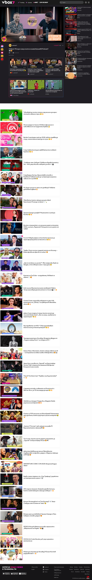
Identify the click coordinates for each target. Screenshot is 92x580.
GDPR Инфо (56, 575)
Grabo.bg (82, 569)
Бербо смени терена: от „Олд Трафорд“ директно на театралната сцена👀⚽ (40, 477)
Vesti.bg (75, 567)
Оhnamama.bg (86, 567)
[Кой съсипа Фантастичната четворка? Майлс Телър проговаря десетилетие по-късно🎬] (11, 291)
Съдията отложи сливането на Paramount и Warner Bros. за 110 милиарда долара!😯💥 (38, 389)
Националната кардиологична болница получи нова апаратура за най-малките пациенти (18, 92)
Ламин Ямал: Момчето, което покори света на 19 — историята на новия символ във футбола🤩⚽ (40, 351)
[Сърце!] (2, 52)
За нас (72, 571)
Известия (56, 577)
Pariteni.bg (87, 569)
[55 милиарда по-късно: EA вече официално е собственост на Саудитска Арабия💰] (11, 127)
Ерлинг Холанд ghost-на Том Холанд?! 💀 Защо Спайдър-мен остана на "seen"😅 (39, 502)
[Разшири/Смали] (58, 41)
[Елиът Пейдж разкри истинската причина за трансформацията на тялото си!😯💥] (11, 240)
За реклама (77, 571)
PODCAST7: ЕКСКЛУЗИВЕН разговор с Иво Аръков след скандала (53, 70)
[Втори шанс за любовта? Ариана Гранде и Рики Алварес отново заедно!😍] (11, 517)
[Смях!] (2, 49)
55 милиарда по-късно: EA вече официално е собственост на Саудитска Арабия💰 (38, 125)
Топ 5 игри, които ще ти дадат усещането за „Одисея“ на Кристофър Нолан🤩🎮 (39, 439)
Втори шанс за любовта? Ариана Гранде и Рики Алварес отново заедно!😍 (39, 515)
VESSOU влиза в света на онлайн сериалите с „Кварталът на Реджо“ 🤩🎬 (39, 527)
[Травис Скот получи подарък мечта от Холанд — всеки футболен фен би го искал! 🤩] (11, 253)
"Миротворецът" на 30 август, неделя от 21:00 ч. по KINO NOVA (84, 37)
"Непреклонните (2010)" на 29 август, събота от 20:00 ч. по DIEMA (84, 30)
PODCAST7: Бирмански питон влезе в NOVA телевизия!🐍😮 (18, 69)
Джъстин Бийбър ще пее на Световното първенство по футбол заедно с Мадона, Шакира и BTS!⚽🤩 (40, 453)
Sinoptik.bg (76, 569)
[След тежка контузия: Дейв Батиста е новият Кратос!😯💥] (11, 152)
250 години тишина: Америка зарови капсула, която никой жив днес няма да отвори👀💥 (39, 489)
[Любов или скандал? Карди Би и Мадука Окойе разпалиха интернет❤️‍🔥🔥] (11, 404)
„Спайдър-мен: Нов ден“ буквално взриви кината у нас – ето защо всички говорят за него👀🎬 (41, 163)
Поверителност (57, 572)
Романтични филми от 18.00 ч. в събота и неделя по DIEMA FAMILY (84, 67)
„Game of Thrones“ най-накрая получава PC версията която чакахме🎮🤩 (38, 427)
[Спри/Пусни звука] (5, 41)
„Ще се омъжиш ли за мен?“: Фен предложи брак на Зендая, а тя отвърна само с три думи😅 (40, 264)
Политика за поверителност (57, 570)
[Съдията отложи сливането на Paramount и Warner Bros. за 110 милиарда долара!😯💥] (11, 391)
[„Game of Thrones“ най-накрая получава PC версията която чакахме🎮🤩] (11, 429)
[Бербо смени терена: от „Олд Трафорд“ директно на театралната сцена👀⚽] (11, 479)
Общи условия (35, 567)
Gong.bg (80, 567)
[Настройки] (61, 9)
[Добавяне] (61, 11)
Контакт (83, 571)
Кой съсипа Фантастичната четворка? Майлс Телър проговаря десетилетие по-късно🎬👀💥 (40, 289)
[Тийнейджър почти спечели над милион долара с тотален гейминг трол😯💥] (11, 115)
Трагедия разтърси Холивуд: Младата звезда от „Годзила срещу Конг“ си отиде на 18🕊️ (40, 339)
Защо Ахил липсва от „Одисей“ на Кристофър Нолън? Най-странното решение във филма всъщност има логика (39, 365)
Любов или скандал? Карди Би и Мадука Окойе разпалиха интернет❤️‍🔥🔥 (39, 402)
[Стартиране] (2, 41)
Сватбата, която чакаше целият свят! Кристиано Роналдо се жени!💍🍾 (37, 201)
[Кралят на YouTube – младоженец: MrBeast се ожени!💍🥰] (11, 278)
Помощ (87, 571)
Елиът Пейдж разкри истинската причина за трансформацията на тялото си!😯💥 (39, 238)
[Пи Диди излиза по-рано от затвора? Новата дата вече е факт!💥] (11, 190)
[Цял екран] (61, 41)
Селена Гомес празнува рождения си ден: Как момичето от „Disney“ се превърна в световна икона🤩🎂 (39, 302)
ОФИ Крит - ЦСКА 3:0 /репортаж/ (34, 91)
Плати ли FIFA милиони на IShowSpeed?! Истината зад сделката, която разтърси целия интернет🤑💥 (41, 415)
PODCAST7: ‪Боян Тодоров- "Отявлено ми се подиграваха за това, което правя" (35, 70)
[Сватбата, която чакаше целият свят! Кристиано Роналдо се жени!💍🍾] (11, 203)
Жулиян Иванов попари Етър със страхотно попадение (54, 91)
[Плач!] (2, 56)
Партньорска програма (59, 567)
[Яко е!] (2, 46)
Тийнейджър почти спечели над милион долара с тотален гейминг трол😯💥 (40, 113)
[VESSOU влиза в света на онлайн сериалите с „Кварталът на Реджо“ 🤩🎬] (11, 529)
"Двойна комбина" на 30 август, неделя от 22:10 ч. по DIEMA (84, 15)
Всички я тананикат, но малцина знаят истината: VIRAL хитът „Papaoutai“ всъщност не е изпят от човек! (41, 227)
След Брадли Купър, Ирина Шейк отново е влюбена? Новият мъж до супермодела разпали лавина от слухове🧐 (39, 176)
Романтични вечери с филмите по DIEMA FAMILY (84, 59)
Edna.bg (71, 569)
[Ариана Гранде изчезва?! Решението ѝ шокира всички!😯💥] (11, 215)
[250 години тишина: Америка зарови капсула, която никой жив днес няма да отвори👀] (11, 491)
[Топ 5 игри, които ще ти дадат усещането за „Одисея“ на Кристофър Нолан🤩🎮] (11, 441)
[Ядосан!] (2, 59)
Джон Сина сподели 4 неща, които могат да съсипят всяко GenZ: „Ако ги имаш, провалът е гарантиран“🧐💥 (39, 314)
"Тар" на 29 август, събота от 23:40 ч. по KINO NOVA (84, 44)
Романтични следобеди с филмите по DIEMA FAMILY (83, 73)
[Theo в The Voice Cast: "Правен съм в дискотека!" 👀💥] (11, 378)
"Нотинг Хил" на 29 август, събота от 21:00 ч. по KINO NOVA (83, 52)
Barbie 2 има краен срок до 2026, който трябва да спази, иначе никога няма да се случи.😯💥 (40, 138)
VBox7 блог (87, 574)
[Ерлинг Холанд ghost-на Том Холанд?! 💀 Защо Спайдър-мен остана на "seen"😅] (11, 504)
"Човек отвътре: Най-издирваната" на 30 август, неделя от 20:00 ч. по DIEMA (84, 23)
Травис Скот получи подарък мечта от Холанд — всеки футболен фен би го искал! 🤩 (40, 251)
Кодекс (33, 569)
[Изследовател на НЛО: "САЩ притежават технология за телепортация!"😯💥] (11, 328)
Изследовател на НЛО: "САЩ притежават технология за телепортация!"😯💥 (38, 326)
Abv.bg (71, 567)
